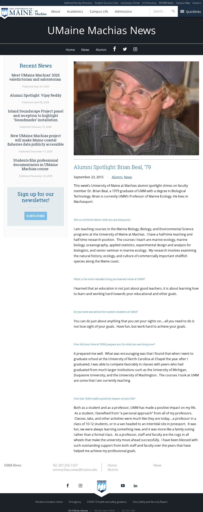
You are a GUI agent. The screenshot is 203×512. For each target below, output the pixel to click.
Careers (196, 3)
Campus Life (99, 11)
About (55, 11)
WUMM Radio (166, 3)
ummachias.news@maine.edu (75, 469)
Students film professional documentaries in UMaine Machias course (35, 164)
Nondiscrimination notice (49, 501)
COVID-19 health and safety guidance (107, 501)
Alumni (101, 50)
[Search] (174, 11)
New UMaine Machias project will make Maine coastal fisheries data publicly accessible (36, 140)
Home (70, 50)
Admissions (123, 11)
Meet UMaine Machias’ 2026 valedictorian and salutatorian (35, 77)
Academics (75, 11)
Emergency (75, 501)
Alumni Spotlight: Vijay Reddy (35, 95)
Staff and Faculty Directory (78, 3)
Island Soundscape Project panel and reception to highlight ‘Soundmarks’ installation (35, 115)
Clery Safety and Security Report (150, 501)
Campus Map (183, 3)
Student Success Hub (106, 3)
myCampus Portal (130, 3)
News (85, 50)
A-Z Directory (149, 3)
